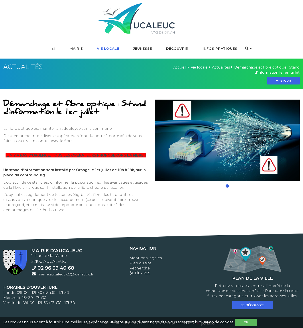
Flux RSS (142, 273)
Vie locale (108, 48)
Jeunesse (142, 48)
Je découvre (252, 305)
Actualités (221, 67)
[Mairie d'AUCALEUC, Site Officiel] (152, 17)
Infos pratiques (220, 48)
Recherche (140, 268)
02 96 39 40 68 (55, 268)
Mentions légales (146, 258)
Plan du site (141, 263)
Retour (284, 80)
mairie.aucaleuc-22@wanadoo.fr (65, 274)
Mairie (76, 48)
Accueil (179, 67)
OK (246, 322)
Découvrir (177, 48)
